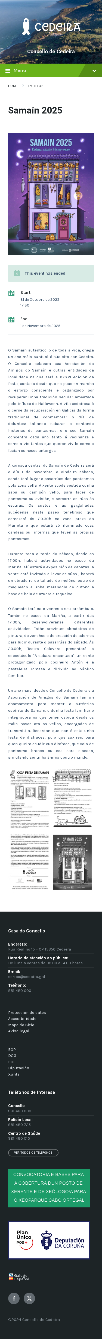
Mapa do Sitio (21, 1024)
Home (13, 86)
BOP (12, 1049)
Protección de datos (27, 1012)
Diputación (18, 1067)
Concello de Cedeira (51, 52)
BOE (12, 1061)
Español (21, 1278)
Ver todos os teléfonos (33, 1152)
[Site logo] (51, 42)
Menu (20, 70)
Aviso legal (18, 1030)
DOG (12, 1055)
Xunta (14, 1074)
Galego (20, 1275)
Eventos (36, 86)
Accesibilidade (22, 1018)
